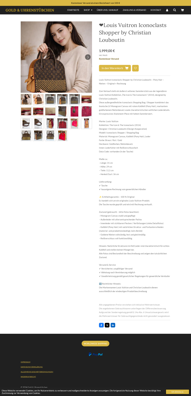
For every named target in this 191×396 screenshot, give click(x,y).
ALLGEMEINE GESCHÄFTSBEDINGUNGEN (37, 372)
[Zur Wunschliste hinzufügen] (135, 68)
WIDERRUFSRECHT (28, 377)
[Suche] (175, 10)
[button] (26, 99)
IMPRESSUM (25, 362)
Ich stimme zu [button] (177, 392)
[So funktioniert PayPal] (95, 355)
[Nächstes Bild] (88, 57)
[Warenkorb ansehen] (182, 10)
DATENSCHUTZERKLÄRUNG (32, 367)
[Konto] (167, 10)
